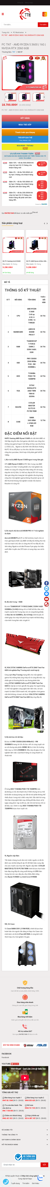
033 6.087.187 (30, 1118)
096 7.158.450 (7, 1111)
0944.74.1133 (30, 1108)
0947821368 (9, 213)
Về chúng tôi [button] (7, 1130)
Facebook (5, 1057)
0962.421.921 (7, 1118)
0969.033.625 (30, 1100)
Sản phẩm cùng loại (12, 223)
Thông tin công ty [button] (10, 1135)
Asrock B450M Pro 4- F (13, 538)
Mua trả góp (25, 125)
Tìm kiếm (43, 25)
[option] (11, 98)
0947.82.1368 (7, 1100)
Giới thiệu (35, 1183)
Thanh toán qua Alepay (25, 132)
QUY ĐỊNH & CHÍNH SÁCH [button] (11, 1140)
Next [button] (44, 97)
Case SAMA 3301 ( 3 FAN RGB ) (18, 929)
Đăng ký (20, 3)
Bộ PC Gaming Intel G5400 (11, 261)
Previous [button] (6, 97)
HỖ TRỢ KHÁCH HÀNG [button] (10, 1144)
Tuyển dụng (15, 1183)
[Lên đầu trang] (46, 1176)
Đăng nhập (29, 3)
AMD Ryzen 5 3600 (15, 464)
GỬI (44, 1165)
